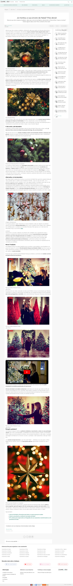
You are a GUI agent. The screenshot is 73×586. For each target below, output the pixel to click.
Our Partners (5, 579)
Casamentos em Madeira (24, 552)
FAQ (3, 581)
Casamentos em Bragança (60, 556)
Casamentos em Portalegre (42, 556)
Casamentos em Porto (24, 549)
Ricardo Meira (9, 529)
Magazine (6, 9)
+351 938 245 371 (48, 572)
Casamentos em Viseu (41, 552)
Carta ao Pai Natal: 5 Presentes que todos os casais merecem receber (26, 514)
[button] (11, 2)
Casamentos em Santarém (7, 552)
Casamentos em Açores (59, 552)
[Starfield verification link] (38, 584)
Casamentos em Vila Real (24, 554)
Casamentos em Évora (6, 554)
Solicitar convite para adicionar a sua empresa (27, 573)
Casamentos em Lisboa (6, 549)
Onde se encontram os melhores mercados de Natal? (22, 516)
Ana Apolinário (9, 25)
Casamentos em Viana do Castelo (43, 554)
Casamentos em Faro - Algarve (60, 549)
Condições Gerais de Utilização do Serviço (9, 575)
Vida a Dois (12, 9)
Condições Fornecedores (7, 572)
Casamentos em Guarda (24, 556)
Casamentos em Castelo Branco (61, 554)
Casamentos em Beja (6, 556)
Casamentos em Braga (41, 549)
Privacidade (5, 577)
